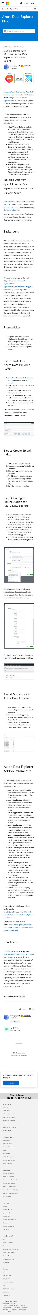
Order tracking (6, 1153)
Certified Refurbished (8, 1157)
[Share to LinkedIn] (8, 1097)
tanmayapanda (15, 66)
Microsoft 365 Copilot (8, 1226)
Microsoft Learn (7, 1245)
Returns (5, 1150)
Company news (6, 1278)
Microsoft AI (6, 1206)
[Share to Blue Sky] (22, 1097)
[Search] (21, 3)
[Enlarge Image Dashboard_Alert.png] (19, 671)
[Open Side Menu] (3, 3)
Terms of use (16, 1307)
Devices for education (8, 1176)
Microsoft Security (7, 1209)
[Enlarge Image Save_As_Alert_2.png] (19, 626)
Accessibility (6, 1292)
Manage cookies (7, 1307)
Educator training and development (12, 1190)
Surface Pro (5, 1107)
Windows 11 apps (7, 1130)
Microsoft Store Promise (9, 1160)
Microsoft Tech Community (9, 1252)
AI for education (7, 1196)
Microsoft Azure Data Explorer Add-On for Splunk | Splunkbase (18, 915)
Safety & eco (6, 1309)
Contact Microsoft (13, 1305)
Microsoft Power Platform (9, 1219)
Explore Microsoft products (9, 1127)
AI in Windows (6, 1124)
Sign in (11, 1083)
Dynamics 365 (6, 1213)
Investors (5, 1285)
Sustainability (6, 1295)
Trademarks (25, 1307)
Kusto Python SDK (13, 210)
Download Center (7, 1143)
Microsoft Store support (9, 1147)
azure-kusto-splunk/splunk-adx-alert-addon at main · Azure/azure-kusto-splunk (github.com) (18, 927)
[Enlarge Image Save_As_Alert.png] (19, 565)
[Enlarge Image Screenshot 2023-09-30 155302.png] (19, 78)
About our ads (22, 1309)
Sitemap (5, 1305)
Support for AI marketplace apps (11, 1249)
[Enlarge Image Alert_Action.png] (19, 429)
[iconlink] (6, 1029)
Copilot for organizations (9, 1117)
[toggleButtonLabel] (34, 8)
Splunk (13, 98)
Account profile (6, 1140)
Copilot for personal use (9, 1120)
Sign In (33, 3)
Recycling (14, 1309)
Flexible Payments (7, 1163)
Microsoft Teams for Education (10, 1180)
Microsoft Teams (7, 1223)
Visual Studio (6, 1262)
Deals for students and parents (10, 1193)
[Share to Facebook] (12, 1097)
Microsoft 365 (6, 1216)
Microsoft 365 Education (9, 1183)
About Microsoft (7, 1275)
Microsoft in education (8, 1173)
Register (26, 3)
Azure (4, 1239)
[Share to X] (15, 1097)
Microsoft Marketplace (8, 1256)
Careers (5, 1272)
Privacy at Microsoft (8, 1282)
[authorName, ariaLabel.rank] (6, 67)
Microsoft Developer (8, 1242)
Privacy (23, 1305)
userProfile (15, 1022)
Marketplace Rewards (8, 1259)
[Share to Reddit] (19, 1097)
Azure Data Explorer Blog (11, 9)
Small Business (6, 1229)
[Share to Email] (29, 1097)
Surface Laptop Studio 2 (9, 1114)
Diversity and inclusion (8, 1288)
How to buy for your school (9, 1186)
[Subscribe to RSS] (26, 1097)
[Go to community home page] (7, 3)
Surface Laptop (6, 1110)
